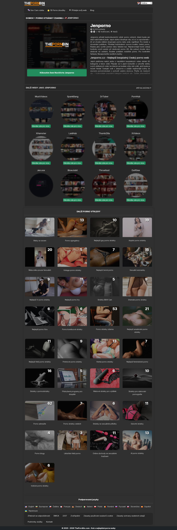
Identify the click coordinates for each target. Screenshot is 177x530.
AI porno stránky (137, 453)
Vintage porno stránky (72, 270)
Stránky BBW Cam (105, 300)
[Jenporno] (57, 45)
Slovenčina (135, 507)
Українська (33, 511)
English (31, 507)
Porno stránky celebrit (72, 424)
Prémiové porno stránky (72, 362)
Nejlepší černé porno (104, 270)
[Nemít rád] (94, 31)
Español (147, 507)
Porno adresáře (39, 424)
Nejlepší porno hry (72, 300)
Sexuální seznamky (137, 270)
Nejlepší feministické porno (137, 362)
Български (43, 507)
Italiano (90, 507)
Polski (100, 507)
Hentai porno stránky (104, 362)
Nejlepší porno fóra (39, 329)
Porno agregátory (72, 241)
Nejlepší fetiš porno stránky (40, 362)
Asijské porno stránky (137, 240)
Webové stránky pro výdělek (104, 391)
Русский (122, 507)
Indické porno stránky (39, 486)
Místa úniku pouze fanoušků (40, 270)
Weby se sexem (39, 241)
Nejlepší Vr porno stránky (40, 300)
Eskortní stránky (137, 424)
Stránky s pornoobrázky (39, 391)
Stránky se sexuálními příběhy (105, 424)
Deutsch (78, 507)
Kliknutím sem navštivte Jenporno (57, 72)
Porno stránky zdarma (49, 18)
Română (110, 507)
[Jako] (91, 31)
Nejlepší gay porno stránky (104, 240)
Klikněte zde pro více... (41, 126)
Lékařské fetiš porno (72, 453)
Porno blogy (40, 453)
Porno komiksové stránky (72, 329)
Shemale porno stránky (137, 300)
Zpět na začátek (143, 88)
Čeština (56, 507)
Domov (30, 18)
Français (67, 507)
